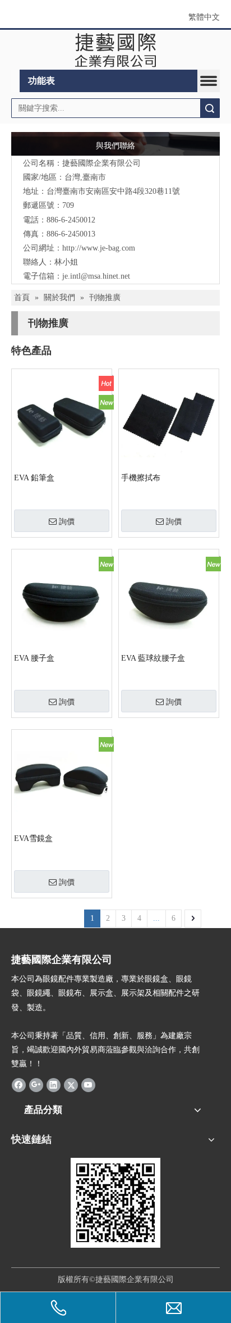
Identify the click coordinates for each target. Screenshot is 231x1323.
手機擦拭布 (140, 478)
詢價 (67, 521)
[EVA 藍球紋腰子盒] (168, 598)
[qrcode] (115, 1203)
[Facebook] (19, 1085)
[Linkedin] (54, 1085)
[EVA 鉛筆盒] (61, 418)
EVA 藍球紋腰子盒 (153, 658)
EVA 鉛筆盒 (34, 478)
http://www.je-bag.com (98, 248)
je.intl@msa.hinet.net (96, 276)
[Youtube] (88, 1085)
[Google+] (36, 1085)
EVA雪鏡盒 (33, 838)
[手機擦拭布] (168, 418)
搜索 (209, 108)
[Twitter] (71, 1085)
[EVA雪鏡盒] (61, 779)
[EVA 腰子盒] (61, 598)
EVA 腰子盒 (34, 658)
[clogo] (115, 50)
